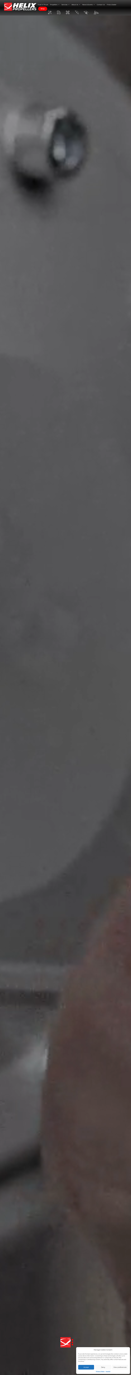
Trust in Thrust (43, 5)
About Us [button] (75, 5)
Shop (43, 9)
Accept (86, 1367)
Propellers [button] (53, 5)
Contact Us (101, 5)
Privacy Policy (100, 1371)
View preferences (119, 1367)
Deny (103, 1367)
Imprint (108, 1371)
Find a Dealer (111, 5)
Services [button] (64, 5)
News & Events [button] (87, 5)
